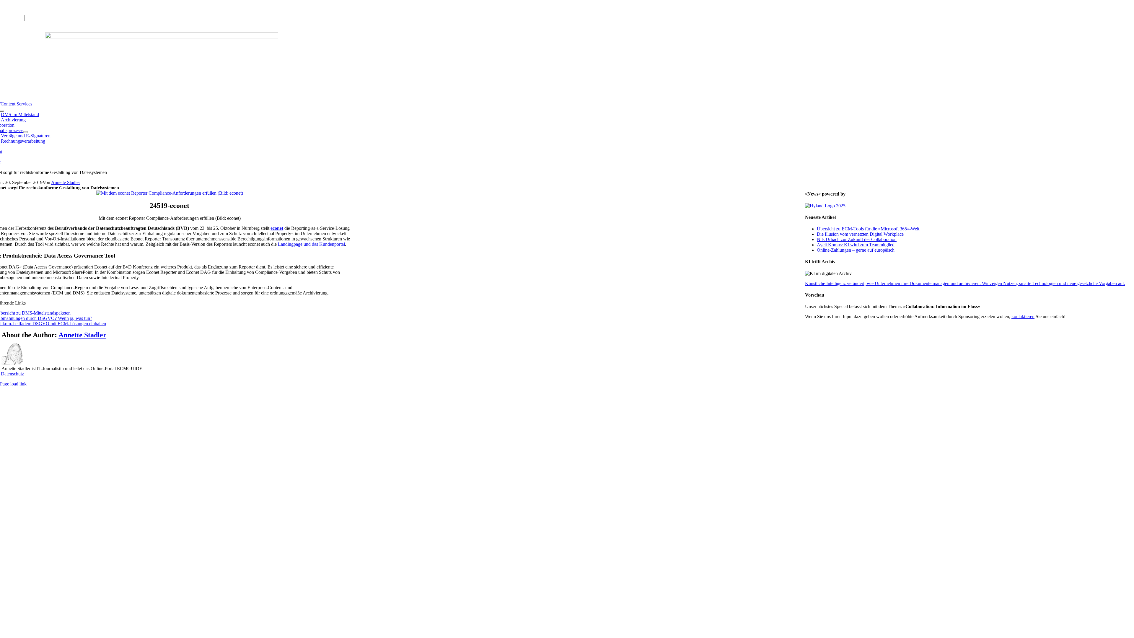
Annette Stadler (65, 182)
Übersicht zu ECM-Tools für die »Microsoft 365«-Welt (868, 228)
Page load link (13, 383)
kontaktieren (1022, 316)
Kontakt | (50, 7)
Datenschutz (12, 373)
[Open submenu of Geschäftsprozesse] (25, 132)
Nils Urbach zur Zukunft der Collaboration (857, 239)
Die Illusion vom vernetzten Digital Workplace (860, 234)
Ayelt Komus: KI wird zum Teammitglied (856, 244)
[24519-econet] (169, 193)
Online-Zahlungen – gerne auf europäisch (856, 250)
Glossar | (32, 7)
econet (277, 228)
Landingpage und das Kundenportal (311, 244)
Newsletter (69, 7)
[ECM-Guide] (161, 36)
